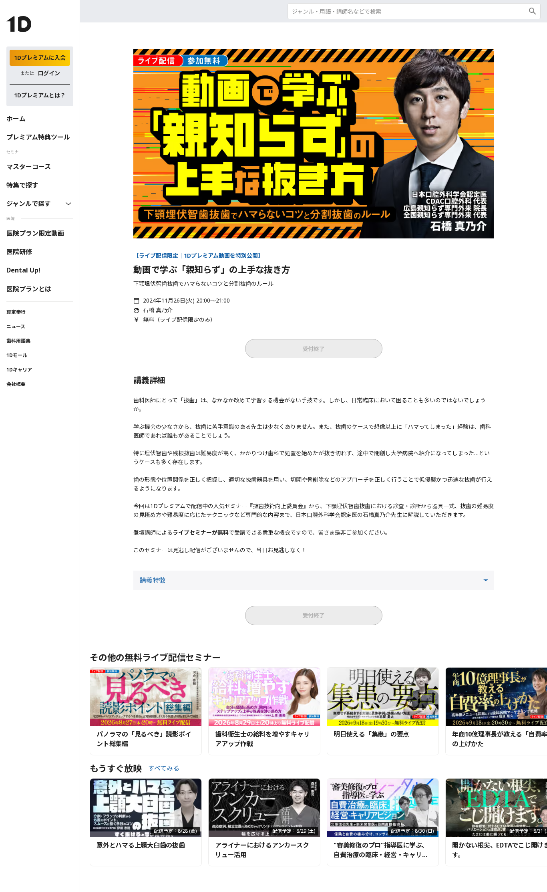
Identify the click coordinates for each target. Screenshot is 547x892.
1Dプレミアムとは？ (40, 95)
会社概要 (16, 384)
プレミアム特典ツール (38, 137)
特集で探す (22, 185)
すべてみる (163, 768)
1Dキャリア (19, 369)
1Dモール (16, 355)
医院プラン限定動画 (35, 233)
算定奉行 (16, 312)
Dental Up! (23, 270)
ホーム (16, 118)
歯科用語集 (18, 340)
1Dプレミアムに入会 (40, 57)
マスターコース (28, 166)
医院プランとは (28, 289)
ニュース (15, 326)
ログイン (49, 73)
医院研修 (19, 251)
